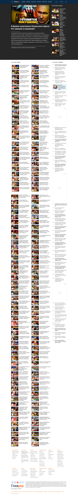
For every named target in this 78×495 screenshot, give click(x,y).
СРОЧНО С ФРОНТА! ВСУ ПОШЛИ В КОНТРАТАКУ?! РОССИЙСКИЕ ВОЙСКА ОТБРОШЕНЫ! (23, 399)
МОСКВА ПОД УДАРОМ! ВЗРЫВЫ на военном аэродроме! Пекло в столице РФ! (44, 404)
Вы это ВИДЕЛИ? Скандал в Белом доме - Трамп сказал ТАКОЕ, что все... (24, 423)
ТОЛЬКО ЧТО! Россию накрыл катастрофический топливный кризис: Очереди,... (44, 307)
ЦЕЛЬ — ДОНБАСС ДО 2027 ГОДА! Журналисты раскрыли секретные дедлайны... (44, 463)
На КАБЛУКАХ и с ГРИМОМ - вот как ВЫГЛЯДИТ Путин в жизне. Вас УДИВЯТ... (24, 448)
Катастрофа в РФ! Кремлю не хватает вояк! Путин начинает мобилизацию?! (25, 137)
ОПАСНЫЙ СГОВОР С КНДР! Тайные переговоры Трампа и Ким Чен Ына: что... (24, 433)
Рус (56, 1)
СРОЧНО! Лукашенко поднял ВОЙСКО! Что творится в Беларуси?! (25, 91)
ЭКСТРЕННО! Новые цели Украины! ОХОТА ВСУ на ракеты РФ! (44, 196)
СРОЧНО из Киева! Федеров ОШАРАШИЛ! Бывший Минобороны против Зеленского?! (24, 237)
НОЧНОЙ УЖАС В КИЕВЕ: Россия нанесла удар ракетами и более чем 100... (45, 483)
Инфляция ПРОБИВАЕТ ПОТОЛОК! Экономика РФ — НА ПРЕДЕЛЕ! (24, 322)
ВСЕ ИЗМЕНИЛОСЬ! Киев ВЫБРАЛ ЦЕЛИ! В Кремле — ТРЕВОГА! (24, 132)
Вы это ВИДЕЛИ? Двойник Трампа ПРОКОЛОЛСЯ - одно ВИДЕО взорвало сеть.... (44, 246)
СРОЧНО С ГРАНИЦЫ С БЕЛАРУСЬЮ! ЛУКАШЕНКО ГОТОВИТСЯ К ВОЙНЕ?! (44, 132)
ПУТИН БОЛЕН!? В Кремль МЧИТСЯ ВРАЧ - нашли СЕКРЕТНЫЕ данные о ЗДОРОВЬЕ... (23, 409)
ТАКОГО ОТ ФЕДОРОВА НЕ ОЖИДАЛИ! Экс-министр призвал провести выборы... (44, 393)
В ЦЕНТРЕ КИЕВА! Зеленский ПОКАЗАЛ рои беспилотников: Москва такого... (44, 206)
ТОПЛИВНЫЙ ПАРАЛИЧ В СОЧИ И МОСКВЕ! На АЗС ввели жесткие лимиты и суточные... (44, 241)
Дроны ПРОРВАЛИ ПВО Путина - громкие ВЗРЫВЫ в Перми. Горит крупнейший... (24, 312)
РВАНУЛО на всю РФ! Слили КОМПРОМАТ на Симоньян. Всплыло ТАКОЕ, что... (24, 231)
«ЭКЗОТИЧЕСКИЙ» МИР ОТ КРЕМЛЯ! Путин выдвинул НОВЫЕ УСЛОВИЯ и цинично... (24, 241)
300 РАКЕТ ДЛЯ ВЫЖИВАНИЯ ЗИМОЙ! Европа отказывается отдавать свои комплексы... (24, 282)
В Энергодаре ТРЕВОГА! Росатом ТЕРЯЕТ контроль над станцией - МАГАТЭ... (44, 292)
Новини (23, 1)
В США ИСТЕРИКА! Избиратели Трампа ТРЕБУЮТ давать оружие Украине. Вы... (24, 302)
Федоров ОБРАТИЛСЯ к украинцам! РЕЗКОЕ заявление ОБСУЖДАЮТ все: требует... (44, 347)
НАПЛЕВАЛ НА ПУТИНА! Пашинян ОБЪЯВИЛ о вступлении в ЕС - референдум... (24, 216)
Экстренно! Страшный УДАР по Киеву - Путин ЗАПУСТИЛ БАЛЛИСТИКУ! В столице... (44, 352)
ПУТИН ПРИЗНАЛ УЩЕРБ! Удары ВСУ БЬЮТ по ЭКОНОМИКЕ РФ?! (43, 322)
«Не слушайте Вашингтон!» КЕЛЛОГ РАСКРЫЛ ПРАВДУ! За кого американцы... (44, 81)
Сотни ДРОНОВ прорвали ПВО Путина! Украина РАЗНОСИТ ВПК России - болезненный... (24, 357)
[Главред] (17, 2)
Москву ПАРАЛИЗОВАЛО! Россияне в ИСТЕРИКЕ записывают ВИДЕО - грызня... (44, 251)
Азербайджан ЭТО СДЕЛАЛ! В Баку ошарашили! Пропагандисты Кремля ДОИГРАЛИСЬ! (24, 368)
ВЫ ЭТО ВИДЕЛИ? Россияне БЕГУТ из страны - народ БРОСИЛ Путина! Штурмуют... (24, 292)
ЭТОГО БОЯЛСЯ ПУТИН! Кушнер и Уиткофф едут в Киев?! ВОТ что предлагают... (44, 428)
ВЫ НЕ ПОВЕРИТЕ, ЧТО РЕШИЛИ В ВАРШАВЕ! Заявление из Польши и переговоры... (43, 72)
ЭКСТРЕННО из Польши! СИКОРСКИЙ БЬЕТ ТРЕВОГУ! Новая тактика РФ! (44, 443)
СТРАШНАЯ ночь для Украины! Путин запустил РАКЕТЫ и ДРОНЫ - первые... (25, 116)
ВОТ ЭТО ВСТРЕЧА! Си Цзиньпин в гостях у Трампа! (45, 367)
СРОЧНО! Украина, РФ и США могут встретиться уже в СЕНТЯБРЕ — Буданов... (44, 91)
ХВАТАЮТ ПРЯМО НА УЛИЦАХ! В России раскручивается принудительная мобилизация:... (43, 138)
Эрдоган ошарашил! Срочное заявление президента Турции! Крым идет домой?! (62, 32)
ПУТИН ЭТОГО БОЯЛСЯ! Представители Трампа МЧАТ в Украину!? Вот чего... (44, 287)
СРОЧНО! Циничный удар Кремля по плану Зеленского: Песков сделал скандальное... (25, 153)
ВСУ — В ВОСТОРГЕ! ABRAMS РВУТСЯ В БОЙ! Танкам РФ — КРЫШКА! (44, 226)
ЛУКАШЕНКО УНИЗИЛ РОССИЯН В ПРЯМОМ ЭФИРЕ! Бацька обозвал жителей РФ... (24, 246)
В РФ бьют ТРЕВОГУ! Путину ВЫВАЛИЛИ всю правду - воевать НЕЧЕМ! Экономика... (44, 211)
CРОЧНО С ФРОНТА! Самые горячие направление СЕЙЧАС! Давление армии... (24, 168)
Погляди (28, 1)
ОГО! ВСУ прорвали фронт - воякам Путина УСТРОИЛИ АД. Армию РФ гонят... (24, 71)
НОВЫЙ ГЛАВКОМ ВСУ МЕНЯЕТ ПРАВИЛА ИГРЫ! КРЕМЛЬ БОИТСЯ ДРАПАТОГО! (24, 453)
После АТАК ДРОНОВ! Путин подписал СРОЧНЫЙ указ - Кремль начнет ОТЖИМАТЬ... (44, 163)
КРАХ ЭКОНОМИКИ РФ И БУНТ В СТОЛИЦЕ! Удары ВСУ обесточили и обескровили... (24, 393)
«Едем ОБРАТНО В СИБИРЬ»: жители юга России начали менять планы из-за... (44, 76)
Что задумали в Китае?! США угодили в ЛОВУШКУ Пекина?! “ (44, 127)
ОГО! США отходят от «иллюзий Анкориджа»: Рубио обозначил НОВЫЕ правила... (44, 106)
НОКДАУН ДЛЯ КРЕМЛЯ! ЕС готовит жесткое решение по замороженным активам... (24, 342)
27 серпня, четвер (56, 322)
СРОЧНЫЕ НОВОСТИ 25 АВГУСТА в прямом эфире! (23, 201)
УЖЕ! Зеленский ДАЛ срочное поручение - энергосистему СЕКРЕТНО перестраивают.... (44, 282)
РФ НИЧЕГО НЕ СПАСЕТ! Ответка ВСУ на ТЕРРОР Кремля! (43, 408)
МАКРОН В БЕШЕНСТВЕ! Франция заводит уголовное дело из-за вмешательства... (44, 337)
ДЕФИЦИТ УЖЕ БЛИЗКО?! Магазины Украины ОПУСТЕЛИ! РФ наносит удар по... (24, 196)
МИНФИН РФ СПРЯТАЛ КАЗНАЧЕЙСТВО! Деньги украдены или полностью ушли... (23, 383)
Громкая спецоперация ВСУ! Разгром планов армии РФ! (25, 188)
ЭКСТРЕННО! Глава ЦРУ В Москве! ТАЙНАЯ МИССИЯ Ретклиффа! (24, 127)
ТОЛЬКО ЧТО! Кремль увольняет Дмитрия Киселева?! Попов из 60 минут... (24, 352)
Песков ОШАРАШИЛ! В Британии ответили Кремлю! (25, 163)
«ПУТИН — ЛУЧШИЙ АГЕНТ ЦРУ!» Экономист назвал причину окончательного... (23, 372)
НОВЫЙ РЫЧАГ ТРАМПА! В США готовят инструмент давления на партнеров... (45, 312)
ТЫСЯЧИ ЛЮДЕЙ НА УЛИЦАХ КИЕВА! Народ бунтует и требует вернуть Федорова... (45, 458)
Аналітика (33, 1)
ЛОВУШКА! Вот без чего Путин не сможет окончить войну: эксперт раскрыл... (24, 327)
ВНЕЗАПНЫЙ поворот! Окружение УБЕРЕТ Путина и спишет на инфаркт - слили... (44, 221)
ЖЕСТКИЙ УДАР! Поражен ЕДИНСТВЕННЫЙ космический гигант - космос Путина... (24, 277)
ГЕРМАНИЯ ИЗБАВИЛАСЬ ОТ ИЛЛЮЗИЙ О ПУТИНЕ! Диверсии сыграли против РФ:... (44, 418)
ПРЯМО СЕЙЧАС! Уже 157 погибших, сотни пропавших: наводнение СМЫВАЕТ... (25, 106)
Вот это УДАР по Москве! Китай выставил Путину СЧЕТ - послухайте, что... (24, 483)
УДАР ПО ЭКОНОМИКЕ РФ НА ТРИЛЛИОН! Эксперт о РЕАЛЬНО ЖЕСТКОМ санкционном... (44, 424)
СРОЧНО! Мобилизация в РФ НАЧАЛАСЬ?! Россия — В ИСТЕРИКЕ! (44, 332)
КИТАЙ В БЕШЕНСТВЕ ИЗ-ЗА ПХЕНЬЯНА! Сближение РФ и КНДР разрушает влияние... (24, 458)
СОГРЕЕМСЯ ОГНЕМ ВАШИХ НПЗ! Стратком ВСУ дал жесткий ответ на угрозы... (24, 377)
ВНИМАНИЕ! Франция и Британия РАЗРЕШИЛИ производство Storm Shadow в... (44, 216)
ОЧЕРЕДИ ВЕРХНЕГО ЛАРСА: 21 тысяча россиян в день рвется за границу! (24, 337)
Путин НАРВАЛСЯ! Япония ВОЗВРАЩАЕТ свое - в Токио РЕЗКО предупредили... (44, 231)
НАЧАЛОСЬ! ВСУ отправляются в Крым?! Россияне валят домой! (44, 438)
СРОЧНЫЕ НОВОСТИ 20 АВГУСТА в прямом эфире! (44, 357)
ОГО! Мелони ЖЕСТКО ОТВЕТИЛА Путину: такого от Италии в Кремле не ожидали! (24, 332)
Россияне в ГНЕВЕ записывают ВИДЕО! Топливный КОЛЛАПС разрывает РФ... (44, 297)
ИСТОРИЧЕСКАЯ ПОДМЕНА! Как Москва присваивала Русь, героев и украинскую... (44, 173)
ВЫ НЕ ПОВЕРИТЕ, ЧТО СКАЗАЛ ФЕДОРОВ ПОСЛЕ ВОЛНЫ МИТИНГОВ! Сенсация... (44, 433)
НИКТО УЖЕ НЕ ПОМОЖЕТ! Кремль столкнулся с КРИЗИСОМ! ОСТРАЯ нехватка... (24, 97)
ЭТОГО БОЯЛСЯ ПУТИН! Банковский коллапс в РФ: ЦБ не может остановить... (44, 388)
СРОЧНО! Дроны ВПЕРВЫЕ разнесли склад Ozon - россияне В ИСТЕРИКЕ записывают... (44, 261)
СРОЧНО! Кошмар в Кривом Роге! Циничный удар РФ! (44, 276)
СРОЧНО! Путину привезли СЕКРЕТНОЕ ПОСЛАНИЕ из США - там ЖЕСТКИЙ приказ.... (24, 112)
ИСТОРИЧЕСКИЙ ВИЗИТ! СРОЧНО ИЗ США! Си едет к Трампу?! (44, 398)
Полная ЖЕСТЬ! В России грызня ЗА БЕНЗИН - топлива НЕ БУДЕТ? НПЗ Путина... (44, 96)
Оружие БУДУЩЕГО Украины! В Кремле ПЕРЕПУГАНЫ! (44, 201)
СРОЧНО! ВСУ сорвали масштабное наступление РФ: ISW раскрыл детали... (44, 372)
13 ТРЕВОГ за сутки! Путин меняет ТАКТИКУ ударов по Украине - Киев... (24, 81)
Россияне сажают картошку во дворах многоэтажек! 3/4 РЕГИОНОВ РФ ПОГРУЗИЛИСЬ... (24, 473)
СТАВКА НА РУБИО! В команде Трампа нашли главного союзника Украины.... (43, 169)
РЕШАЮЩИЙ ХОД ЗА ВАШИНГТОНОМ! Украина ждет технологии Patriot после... (24, 179)
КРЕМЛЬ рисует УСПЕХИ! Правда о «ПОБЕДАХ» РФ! (23, 443)
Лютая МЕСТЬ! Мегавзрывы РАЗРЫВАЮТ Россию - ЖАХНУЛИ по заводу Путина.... (25, 77)
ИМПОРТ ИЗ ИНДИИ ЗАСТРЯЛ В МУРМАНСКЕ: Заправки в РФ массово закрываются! (24, 413)
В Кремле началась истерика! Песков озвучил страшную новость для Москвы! (63, 18)
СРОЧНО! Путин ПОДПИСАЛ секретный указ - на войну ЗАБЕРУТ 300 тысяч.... (24, 226)
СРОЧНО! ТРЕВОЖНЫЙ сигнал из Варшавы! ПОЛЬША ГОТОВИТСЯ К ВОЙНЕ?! (44, 413)
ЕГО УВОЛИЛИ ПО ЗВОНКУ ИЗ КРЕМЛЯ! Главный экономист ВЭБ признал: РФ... (24, 388)
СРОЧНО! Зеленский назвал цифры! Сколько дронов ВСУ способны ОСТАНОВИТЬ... (44, 188)
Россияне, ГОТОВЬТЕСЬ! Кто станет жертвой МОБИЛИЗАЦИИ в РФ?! (24, 403)
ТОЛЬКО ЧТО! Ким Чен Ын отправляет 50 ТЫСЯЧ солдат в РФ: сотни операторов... (44, 256)
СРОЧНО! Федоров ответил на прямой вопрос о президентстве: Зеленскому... (44, 266)
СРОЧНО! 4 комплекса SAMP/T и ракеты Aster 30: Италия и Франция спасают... (25, 122)
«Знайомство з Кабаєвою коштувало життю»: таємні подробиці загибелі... (62, 25)
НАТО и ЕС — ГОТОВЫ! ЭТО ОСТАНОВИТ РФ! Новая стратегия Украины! (44, 271)
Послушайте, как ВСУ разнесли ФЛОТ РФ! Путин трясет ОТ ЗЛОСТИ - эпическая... (24, 251)
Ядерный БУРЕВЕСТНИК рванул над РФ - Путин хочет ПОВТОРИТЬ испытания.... (44, 111)
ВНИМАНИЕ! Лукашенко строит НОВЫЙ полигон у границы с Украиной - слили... (44, 101)
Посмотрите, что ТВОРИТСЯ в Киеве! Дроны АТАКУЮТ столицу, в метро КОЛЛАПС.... (44, 66)
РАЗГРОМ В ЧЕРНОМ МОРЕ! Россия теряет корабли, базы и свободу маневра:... (25, 173)
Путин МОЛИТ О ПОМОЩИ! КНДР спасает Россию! (23, 418)
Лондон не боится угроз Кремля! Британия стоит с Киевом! (45, 362)
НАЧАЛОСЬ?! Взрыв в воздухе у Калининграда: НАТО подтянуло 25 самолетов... (24, 261)
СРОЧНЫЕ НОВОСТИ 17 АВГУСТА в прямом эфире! (44, 468)
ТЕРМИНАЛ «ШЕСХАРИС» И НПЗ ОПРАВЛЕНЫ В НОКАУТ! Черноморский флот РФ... (24, 428)
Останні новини (57, 62)
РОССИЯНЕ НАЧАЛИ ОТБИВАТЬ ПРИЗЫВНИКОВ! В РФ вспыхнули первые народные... (44, 488)
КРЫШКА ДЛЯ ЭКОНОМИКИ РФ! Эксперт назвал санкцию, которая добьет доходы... (44, 178)
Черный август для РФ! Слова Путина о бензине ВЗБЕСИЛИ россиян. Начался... (24, 206)
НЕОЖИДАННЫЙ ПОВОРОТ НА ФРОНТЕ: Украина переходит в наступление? (44, 473)
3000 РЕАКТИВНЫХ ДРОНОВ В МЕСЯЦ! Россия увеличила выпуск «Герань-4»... (44, 327)
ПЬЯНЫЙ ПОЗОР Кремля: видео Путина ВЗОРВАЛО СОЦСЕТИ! (63, 39)
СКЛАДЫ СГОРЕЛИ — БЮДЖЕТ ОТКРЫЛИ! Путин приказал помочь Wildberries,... (44, 149)
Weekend (50, 1)
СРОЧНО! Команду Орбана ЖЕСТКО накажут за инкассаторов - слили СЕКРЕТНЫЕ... (23, 288)
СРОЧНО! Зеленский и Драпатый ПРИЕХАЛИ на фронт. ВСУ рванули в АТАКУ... (44, 122)
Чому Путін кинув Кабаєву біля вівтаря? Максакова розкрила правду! (63, 11)
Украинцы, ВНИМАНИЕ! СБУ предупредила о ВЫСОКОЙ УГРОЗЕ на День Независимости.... (24, 267)
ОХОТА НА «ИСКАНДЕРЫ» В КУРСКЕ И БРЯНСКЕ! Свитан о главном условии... (44, 478)
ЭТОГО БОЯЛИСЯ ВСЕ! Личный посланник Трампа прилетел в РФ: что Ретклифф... (25, 158)
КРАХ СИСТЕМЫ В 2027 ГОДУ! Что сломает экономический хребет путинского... (44, 342)
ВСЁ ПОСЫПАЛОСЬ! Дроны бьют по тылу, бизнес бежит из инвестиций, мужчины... (44, 153)
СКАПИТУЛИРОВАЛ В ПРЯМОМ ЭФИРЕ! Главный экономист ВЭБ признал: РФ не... (44, 453)
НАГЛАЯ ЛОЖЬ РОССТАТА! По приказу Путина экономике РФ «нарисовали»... (44, 377)
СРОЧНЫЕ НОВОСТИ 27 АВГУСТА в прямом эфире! (44, 86)
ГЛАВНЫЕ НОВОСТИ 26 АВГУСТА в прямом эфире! (44, 158)
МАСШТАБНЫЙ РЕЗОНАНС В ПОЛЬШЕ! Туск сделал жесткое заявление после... (44, 383)
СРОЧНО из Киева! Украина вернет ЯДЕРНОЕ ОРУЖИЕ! (23, 488)
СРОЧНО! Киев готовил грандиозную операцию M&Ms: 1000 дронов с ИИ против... (24, 317)
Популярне (44, 1)
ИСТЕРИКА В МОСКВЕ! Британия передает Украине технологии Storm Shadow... (25, 183)
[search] (66, 2)
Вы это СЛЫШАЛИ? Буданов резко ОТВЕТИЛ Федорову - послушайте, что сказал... (24, 211)
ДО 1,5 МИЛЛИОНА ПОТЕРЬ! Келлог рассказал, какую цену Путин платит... (24, 143)
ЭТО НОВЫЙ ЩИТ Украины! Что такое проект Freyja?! (24, 86)
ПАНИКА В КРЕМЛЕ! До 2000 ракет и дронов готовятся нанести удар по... (24, 463)
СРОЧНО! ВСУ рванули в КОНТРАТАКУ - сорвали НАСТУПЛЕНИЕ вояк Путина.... (24, 307)
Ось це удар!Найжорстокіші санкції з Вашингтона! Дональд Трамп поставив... (62, 45)
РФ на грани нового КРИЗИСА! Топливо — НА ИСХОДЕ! (24, 478)
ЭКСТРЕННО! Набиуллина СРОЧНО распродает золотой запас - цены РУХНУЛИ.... (24, 221)
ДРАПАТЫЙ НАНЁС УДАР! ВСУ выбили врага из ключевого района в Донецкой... (24, 297)
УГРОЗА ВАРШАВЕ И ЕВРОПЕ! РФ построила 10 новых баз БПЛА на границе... (24, 438)
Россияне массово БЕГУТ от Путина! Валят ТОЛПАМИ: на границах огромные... (44, 302)
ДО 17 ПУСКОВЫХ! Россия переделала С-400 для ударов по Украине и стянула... (44, 116)
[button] (12, 2)
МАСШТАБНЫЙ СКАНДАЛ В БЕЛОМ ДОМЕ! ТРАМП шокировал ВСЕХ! (24, 66)
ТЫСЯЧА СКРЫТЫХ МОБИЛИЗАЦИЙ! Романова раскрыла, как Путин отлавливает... (23, 469)
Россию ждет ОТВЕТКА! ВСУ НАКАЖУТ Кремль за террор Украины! (44, 317)
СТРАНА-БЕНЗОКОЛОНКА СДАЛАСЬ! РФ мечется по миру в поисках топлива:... (43, 183)
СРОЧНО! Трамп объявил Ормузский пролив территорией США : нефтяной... (24, 256)
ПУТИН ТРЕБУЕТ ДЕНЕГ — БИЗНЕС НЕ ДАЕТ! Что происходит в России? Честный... (43, 144)
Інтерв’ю (39, 1)
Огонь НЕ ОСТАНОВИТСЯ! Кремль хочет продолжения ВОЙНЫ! (24, 362)
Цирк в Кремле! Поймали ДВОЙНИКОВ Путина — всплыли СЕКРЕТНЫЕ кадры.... (63, 52)
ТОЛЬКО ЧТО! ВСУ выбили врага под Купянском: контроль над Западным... (24, 148)
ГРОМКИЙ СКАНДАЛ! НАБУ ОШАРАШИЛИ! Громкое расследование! (23, 271)
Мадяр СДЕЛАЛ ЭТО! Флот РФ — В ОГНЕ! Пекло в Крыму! (45, 448)
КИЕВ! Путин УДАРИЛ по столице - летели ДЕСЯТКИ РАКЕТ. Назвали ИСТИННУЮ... (24, 347)
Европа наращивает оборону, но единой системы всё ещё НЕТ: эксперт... (25, 101)
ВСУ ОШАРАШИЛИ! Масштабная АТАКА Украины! (45, 236)
